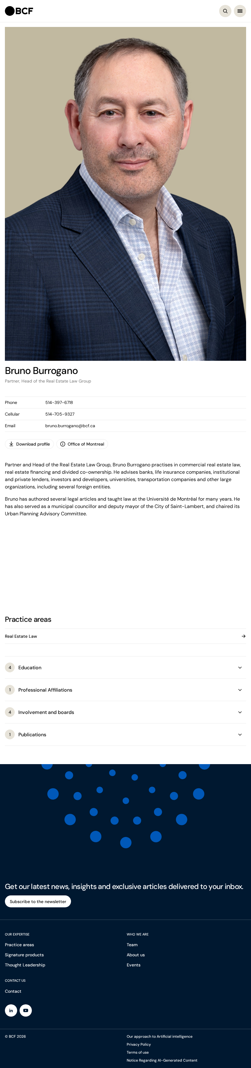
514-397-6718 (59, 402)
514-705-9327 (59, 414)
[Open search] (225, 11)
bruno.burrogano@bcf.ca (70, 425)
